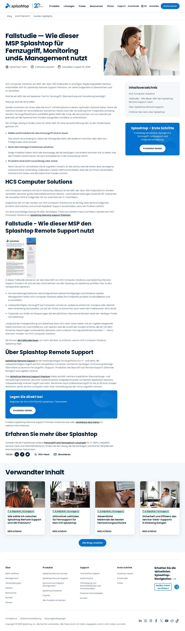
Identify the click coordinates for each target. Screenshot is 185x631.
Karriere (9, 588)
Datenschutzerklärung (30, 618)
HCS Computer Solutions (142, 93)
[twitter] (27, 454)
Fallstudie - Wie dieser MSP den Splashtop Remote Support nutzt (151, 100)
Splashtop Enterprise (52, 590)
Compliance (11, 618)
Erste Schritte (124, 567)
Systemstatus (86, 578)
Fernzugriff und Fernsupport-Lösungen (65, 442)
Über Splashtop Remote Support (146, 107)
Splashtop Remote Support (20, 360)
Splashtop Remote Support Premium (50, 215)
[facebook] (22, 454)
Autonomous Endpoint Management (53, 584)
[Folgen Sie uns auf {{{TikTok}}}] (177, 620)
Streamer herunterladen (91, 593)
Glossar (8, 602)
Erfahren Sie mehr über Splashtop (147, 112)
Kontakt (9, 597)
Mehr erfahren (15, 531)
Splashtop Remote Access (55, 573)
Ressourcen (96, 6)
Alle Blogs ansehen (92, 542)
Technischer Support (90, 573)
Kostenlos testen (152, 148)
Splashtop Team (18, 66)
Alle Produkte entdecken (54, 600)
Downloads (133, 6)
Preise (82, 6)
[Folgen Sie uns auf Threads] (150, 620)
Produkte (54, 6)
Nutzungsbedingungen (55, 618)
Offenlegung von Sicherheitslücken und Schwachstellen (90, 586)
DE (145, 6)
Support (121, 6)
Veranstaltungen (13, 583)
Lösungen (69, 6)
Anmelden (154, 6)
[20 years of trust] (37, 5)
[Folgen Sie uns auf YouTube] (166, 620)
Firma (110, 6)
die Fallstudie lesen (27, 340)
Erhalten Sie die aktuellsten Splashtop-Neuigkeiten (165, 573)
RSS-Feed (43, 454)
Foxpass (46, 595)
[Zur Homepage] (17, 5)
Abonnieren (64, 454)
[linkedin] (17, 454)
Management (11, 578)
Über (8, 567)
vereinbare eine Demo (88, 422)
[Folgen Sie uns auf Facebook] (156, 620)
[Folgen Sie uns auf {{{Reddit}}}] (172, 620)
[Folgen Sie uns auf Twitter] (161, 620)
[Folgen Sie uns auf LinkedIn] (140, 620)
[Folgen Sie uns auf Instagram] (145, 620)
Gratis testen (170, 6)
